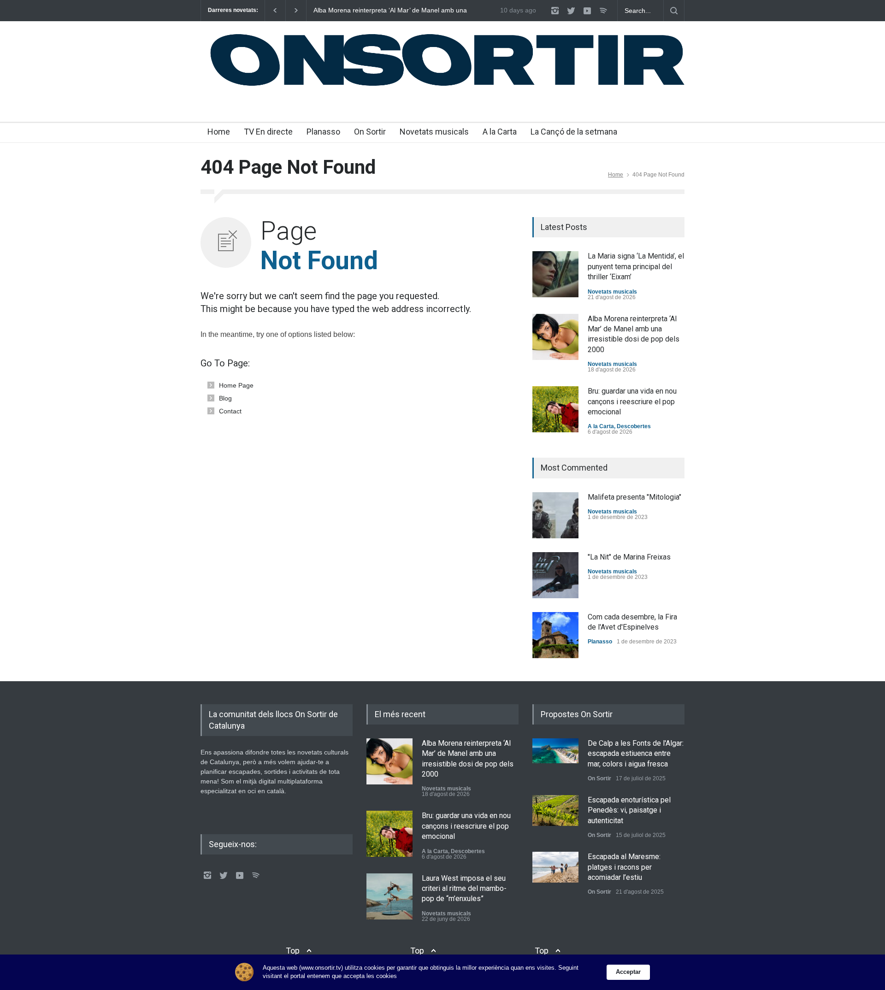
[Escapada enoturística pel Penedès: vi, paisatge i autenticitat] (555, 810)
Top (293, 950)
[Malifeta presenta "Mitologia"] (555, 515)
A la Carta (500, 131)
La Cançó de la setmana (574, 131)
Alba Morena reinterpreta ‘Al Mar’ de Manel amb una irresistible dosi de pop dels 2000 (390, 10)
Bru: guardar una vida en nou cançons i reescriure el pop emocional (632, 401)
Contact (230, 411)
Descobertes (634, 426)
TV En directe (268, 131)
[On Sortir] (442, 86)
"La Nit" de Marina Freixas (629, 557)
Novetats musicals (434, 131)
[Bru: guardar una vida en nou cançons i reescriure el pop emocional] (555, 409)
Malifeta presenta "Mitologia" (634, 497)
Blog (225, 398)
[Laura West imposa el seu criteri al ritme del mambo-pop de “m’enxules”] (389, 896)
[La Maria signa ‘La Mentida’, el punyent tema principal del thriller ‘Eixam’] (555, 274)
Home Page (236, 385)
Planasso (323, 131)
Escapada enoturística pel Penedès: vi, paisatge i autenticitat (629, 810)
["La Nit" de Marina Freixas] (555, 575)
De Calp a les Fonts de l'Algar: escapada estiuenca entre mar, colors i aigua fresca (636, 753)
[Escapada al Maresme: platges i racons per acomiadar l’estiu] (555, 867)
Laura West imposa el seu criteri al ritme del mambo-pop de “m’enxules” (464, 888)
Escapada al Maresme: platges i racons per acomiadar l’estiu (624, 867)
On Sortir (370, 131)
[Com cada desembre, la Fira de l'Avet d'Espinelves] (555, 635)
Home (218, 131)
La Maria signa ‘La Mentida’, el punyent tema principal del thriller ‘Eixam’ (636, 266)
